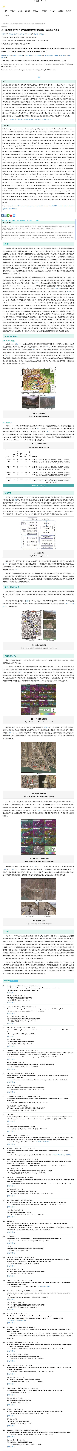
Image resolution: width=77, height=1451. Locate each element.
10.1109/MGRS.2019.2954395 (16, 1320)
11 (48, 288)
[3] (3, 1027)
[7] (3, 1114)
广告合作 (52, 11)
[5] (3, 1073)
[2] (3, 1006)
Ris (27, 220)
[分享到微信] (8, 215)
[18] (4, 1314)
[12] (4, 1200)
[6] (3, 1096)
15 (67, 291)
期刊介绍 (12, 11)
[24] (4, 1430)
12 (56, 288)
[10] (4, 1159)
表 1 (48, 431)
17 (69, 291)
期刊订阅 (44, 11)
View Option (13, 980)
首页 (6, 11)
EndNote (23, 220)
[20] (4, 1342)
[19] (4, 1327)
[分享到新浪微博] (11, 215)
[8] (3, 1135)
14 (57, 288)
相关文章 (18, 220)
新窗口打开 (35, 485)
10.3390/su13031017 (42, 1142)
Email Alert (44, 1)
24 (16, 569)
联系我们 (68, 11)
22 (47, 346)
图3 (27, 601)
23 (6, 563)
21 (3, 313)
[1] (3, 986)
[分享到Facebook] (2, 215)
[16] (4, 1280)
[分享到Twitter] (5, 215)
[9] (3, 1148)
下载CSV (42, 485)
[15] (4, 1257)
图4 (20, 672)
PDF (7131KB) (4, 220)
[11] (4, 1177)
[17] (4, 1291)
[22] (4, 1388)
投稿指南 (27, 11)
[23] (4, 1409)
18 (73, 310)
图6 (39, 810)
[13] (4, 1221)
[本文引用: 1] (11, 992)
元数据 (9, 220)
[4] (3, 1050)
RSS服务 (36, 1)
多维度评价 (13, 220)
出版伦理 (60, 11)
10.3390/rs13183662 (43, 1286)
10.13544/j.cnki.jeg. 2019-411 (62, 1154)
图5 (14, 727)
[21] (4, 1365)
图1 (17, 344)
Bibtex (31, 220)
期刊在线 (35, 11)
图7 (36, 866)
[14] (4, 1236)
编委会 (20, 11)
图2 (15, 500)
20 (37, 428)
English (7, 15)
